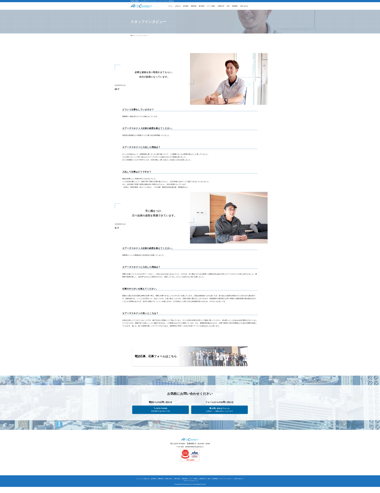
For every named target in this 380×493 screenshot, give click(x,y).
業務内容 (160, 478)
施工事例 (184, 478)
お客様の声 (202, 478)
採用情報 (215, 478)
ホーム (140, 478)
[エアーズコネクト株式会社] (141, 6)
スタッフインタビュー (226, 478)
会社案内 (153, 478)
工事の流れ (177, 478)
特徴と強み (168, 478)
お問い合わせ (238, 478)
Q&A (209, 478)
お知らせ (146, 478)
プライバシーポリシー (190, 480)
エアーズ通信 (193, 478)
